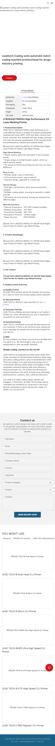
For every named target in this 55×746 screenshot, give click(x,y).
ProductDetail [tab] (27, 91)
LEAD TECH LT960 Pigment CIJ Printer (23, 725)
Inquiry (9, 78)
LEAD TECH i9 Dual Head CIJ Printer (21, 574)
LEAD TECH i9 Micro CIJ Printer (19, 611)
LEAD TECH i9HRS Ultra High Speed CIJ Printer (23, 650)
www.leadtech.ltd (27, 741)
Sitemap (40, 741)
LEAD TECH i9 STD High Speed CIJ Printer (25, 688)
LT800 (25, 97)
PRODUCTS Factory (21, 538)
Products (7, 538)
